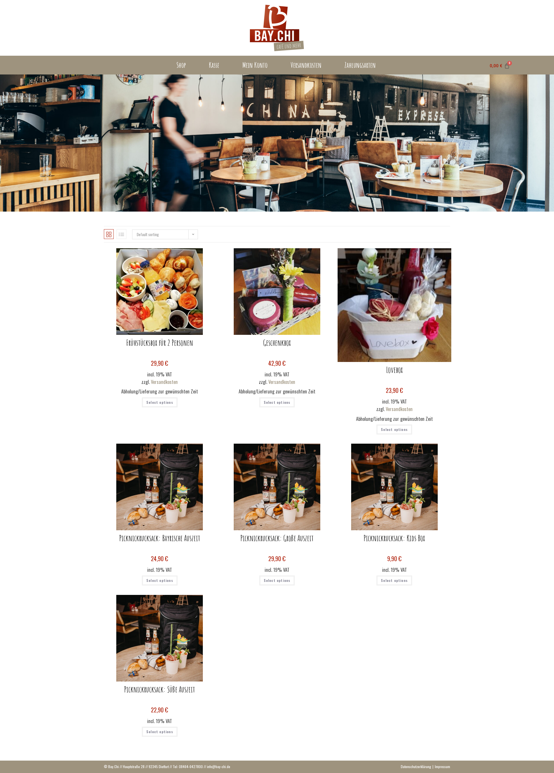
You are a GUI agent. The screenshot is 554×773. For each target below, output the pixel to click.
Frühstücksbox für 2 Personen (159, 343)
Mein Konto (254, 65)
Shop (181, 65)
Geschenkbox (277, 343)
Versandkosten (306, 65)
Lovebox (394, 370)
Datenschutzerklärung (416, 766)
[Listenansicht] (121, 234)
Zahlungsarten (360, 65)
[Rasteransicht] (109, 234)
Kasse (214, 65)
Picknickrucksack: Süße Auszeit (159, 689)
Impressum (442, 766)
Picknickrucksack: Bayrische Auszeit (159, 538)
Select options (159, 402)
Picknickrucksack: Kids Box (394, 538)
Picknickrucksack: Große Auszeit (277, 538)
